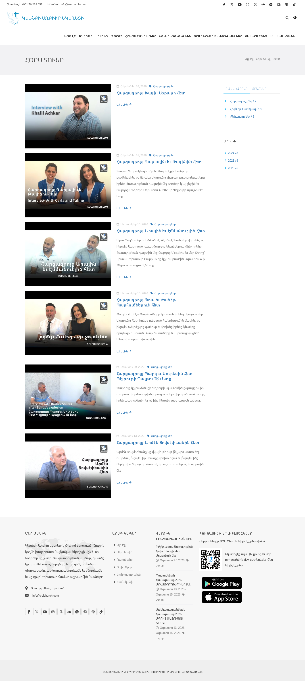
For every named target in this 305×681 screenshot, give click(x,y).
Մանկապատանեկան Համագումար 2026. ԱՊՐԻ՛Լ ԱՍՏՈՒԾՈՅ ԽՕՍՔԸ (170, 616)
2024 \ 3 (233, 153)
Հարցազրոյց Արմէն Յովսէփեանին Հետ (158, 442)
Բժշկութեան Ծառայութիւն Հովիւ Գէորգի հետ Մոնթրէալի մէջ (174, 551)
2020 (277, 59)
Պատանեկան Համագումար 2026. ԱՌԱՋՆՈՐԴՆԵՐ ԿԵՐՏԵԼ (173, 579)
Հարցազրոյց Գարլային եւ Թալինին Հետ (159, 162)
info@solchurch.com (45, 596)
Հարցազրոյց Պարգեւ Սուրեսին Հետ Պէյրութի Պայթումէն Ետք (154, 376)
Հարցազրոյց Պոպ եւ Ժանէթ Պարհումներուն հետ (146, 302)
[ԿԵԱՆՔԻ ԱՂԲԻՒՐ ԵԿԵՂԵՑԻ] (13, 22)
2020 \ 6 (233, 168)
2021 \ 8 (233, 160)
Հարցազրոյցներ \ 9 (243, 101)
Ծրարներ (259, 89)
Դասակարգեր (237, 89)
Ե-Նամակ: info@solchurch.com (66, 4)
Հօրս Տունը (263, 59)
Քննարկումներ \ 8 (242, 117)
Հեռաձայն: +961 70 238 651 (24, 4)
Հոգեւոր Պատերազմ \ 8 (245, 109)
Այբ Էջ (249, 59)
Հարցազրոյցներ (163, 86)
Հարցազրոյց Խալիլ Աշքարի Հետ (151, 93)
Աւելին (123, 104)
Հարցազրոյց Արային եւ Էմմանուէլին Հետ (161, 230)
